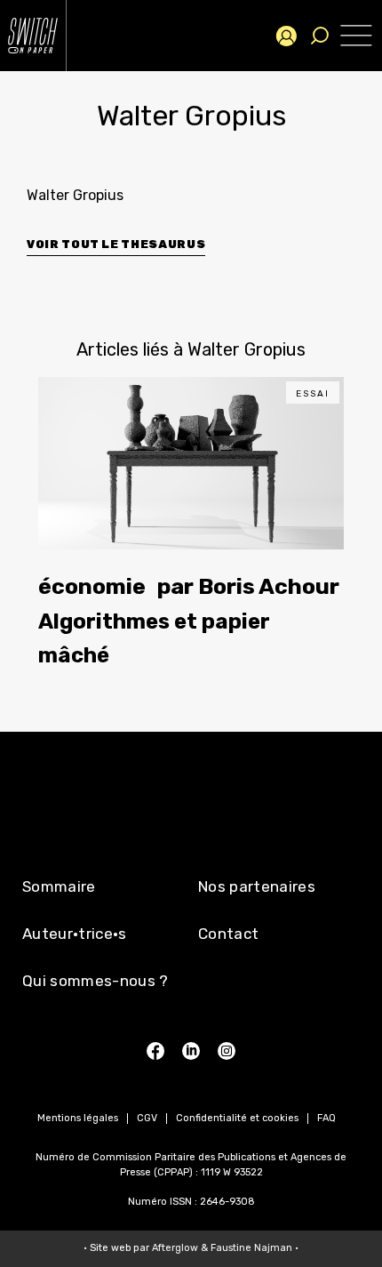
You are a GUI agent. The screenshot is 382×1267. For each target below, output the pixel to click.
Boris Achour (268, 586)
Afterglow (175, 1248)
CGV (147, 1118)
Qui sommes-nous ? (95, 981)
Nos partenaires (256, 886)
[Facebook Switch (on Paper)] (155, 1051)
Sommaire (59, 886)
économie (92, 586)
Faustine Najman (251, 1248)
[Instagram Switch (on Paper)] (226, 1051)
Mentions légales (77, 1118)
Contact (228, 933)
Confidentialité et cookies (237, 1118)
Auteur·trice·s (74, 933)
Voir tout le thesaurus (116, 244)
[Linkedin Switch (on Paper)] (191, 1051)
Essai (313, 394)
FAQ (326, 1118)
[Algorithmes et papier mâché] (191, 463)
